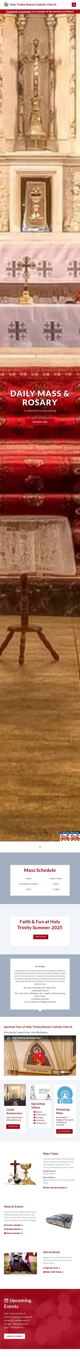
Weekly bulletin (13, 1229)
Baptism (38, 1112)
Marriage (39, 1117)
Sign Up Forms (51, 1268)
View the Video (40, 937)
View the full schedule (55, 1187)
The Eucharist (41, 1123)
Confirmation (40, 1114)
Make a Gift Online (53, 1272)
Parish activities (13, 1233)
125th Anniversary (14, 1111)
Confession (40, 1120)
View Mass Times (40, 422)
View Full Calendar (14, 1336)
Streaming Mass (63, 1111)
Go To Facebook (64, 1131)
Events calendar (13, 1225)
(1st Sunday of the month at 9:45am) (40, 11)
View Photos (13, 1126)
